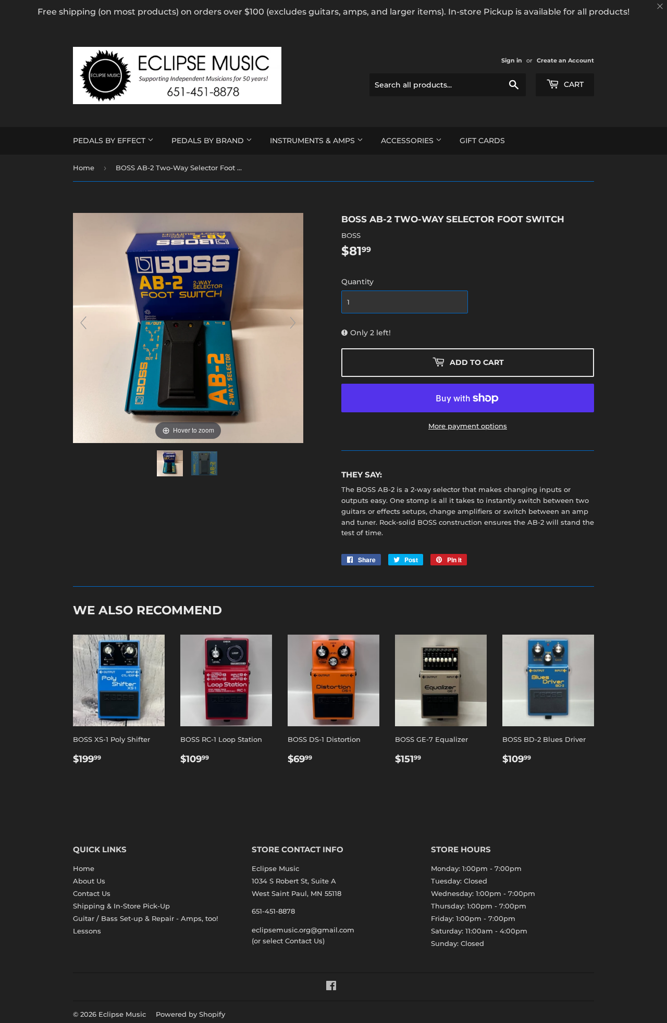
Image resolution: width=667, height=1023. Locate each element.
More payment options (467, 426)
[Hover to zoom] (188, 327)
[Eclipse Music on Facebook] (331, 987)
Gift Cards (482, 140)
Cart (573, 84)
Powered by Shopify (190, 1014)
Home (83, 167)
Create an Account (565, 60)
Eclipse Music (122, 1014)
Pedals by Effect (110, 140)
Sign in (511, 60)
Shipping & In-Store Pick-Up (121, 906)
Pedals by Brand (208, 140)
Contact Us (91, 893)
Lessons (87, 931)
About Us (89, 881)
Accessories (408, 140)
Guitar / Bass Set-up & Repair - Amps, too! (145, 918)
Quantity (357, 281)
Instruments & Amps (313, 140)
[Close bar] (660, 6)
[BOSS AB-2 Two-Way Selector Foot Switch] (171, 463)
